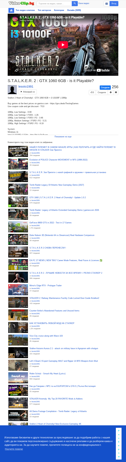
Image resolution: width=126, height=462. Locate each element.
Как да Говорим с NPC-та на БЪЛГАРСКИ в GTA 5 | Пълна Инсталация (63, 386)
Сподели (105, 87)
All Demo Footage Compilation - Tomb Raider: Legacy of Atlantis (58, 411)
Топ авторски (44, 10)
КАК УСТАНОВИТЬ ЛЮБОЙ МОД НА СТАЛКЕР (52, 323)
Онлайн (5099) (74, 10)
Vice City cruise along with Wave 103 (46, 336)
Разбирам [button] (119, 443)
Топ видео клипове (25, 10)
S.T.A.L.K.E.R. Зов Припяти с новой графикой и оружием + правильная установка (68, 172)
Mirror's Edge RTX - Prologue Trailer (46, 285)
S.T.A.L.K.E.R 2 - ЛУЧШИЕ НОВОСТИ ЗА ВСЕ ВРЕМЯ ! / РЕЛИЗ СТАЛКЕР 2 (66, 273)
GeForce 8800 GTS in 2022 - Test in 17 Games (51, 222)
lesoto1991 (25, 86)
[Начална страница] (11, 10)
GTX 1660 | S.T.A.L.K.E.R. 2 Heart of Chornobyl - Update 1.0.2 (58, 197)
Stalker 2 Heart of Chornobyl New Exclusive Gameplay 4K (55, 424)
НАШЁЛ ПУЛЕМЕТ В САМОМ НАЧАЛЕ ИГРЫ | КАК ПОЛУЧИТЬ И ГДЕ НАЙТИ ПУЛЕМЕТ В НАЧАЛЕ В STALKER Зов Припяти (73, 148)
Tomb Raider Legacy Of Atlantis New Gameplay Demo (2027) (57, 185)
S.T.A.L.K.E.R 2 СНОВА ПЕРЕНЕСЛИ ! (48, 248)
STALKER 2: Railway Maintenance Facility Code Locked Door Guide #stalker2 (64, 298)
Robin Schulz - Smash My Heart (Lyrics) (47, 373)
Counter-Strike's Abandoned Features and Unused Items (54, 311)
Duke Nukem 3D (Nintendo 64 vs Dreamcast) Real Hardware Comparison (62, 235)
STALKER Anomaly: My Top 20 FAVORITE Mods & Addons (56, 399)
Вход (114, 3)
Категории (59, 10)
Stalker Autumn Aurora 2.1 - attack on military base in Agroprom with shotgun (64, 348)
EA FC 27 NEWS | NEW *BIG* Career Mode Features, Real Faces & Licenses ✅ (66, 260)
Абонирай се (28, 92)
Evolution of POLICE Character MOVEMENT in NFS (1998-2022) (58, 160)
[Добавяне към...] (111, 92)
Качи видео (84, 3)
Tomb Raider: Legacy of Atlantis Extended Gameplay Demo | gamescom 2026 (64, 210)
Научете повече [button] (14, 449)
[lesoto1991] (12, 89)
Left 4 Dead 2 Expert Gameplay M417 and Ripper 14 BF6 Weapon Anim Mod (64, 361)
